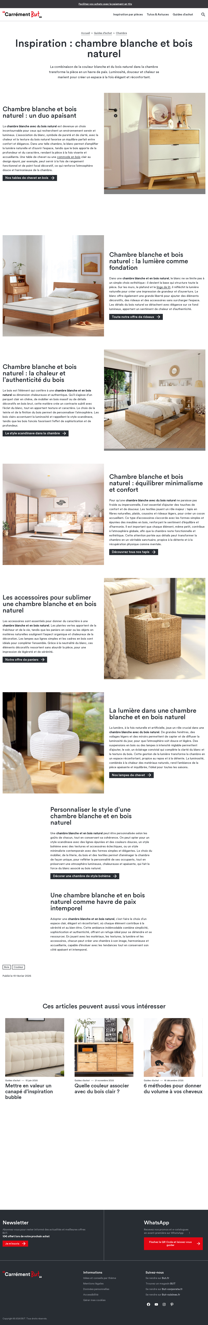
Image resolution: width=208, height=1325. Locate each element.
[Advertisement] (104, 214)
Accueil (85, 33)
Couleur (18, 967)
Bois (6, 967)
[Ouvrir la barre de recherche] (203, 14)
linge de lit (163, 287)
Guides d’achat (103, 33)
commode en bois (68, 156)
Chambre (121, 33)
